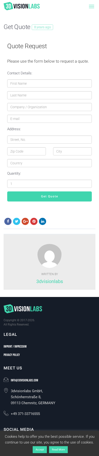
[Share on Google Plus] (25, 221)
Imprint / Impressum (15, 346)
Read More (58, 449)
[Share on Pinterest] (33, 221)
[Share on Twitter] (16, 221)
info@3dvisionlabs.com (24, 380)
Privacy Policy (12, 355)
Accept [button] (40, 449)
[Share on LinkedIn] (42, 221)
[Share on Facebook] (8, 221)
